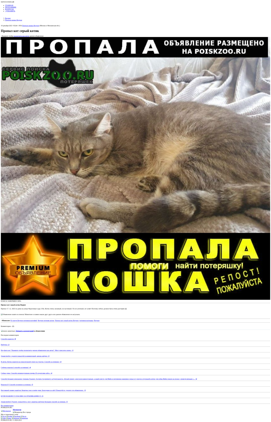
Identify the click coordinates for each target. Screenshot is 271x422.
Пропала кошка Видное (30, 26)
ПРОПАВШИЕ (10, 7)
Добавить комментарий (25, 331)
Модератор (17, 410)
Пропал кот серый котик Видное (67, 320)
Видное (97, 320)
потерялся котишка (86, 320)
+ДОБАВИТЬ (10, 11)
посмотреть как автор (21, 36)
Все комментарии (7, 405)
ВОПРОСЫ (9, 9)
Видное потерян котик (46, 320)
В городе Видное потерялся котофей (24, 320)
